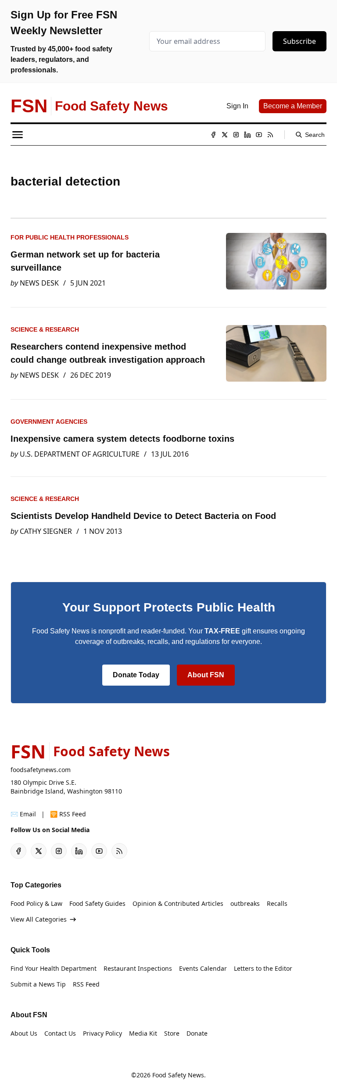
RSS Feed (86, 984)
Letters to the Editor (263, 968)
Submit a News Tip (38, 984)
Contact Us (60, 1033)
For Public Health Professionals (70, 237)
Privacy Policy (102, 1033)
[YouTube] (258, 134)
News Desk (39, 283)
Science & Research (45, 329)
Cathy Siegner (46, 531)
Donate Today (136, 675)
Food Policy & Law (36, 903)
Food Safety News (178, 1075)
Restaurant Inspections (138, 968)
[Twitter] (224, 134)
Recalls (277, 903)
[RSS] (270, 134)
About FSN (205, 675)
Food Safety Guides (97, 903)
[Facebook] (213, 134)
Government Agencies (49, 421)
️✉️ (23, 814)
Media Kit (143, 1033)
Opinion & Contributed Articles (178, 903)
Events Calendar (203, 968)
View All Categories (39, 919)
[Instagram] (236, 134)
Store (171, 1033)
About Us (24, 1033)
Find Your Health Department (54, 968)
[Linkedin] (247, 134)
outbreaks (245, 903)
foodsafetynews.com (41, 769)
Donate (197, 1033)
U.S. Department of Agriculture (80, 454)
